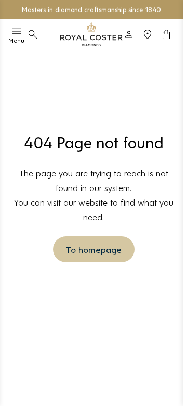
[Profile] (129, 34)
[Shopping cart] (166, 34)
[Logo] (91, 34)
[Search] (32, 34)
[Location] (147, 34)
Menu (16, 40)
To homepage (94, 249)
